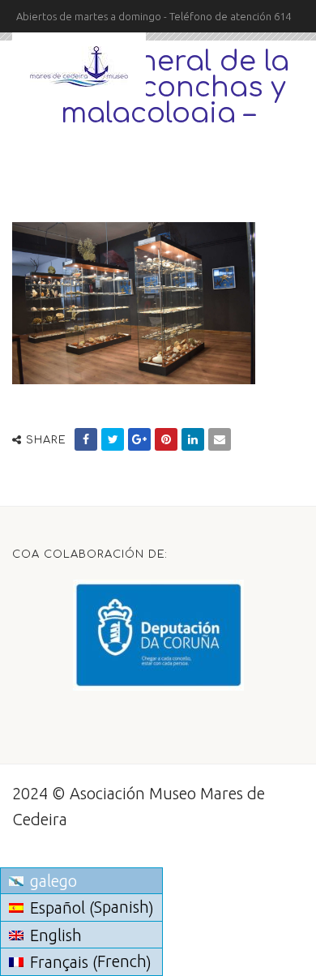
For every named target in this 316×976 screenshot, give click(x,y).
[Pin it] (166, 439)
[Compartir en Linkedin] (192, 439)
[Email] (219, 439)
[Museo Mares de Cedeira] (79, 66)
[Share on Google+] (139, 439)
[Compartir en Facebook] (86, 439)
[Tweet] (112, 439)
